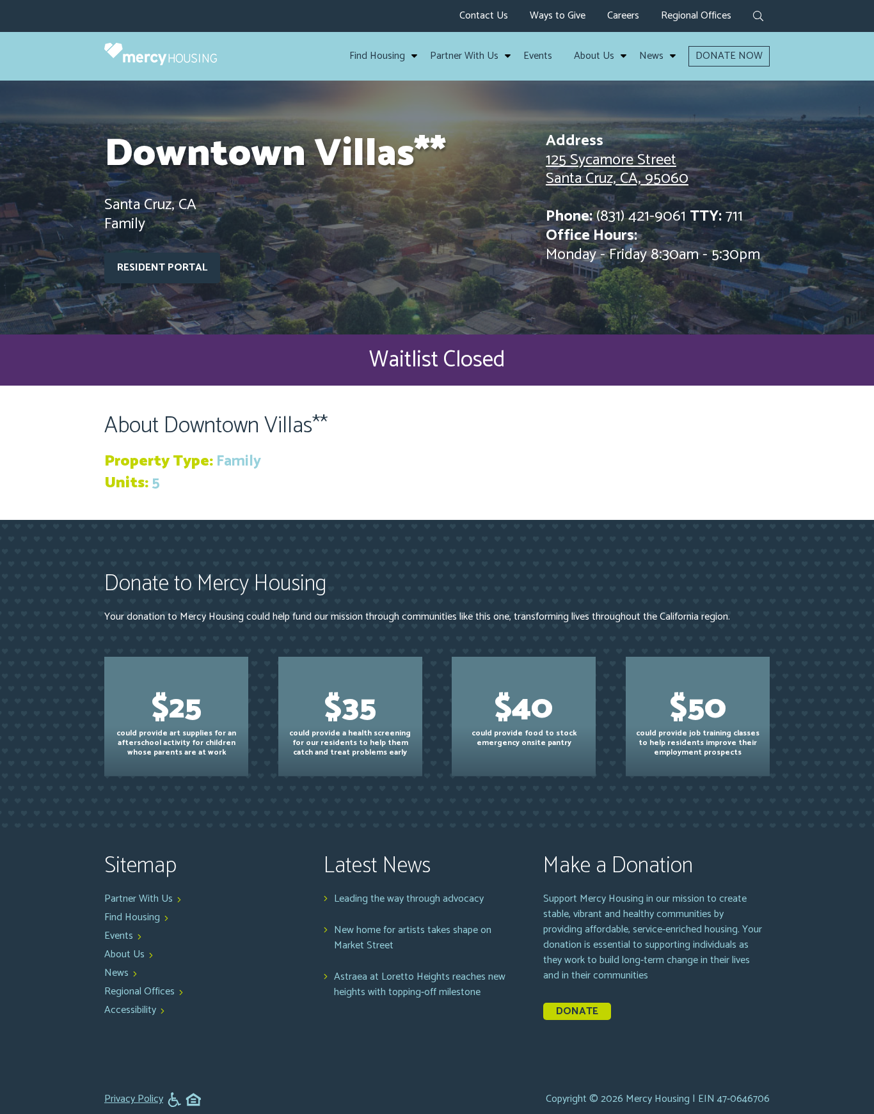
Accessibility (130, 1010)
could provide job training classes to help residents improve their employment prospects (697, 720)
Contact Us (483, 15)
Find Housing (377, 56)
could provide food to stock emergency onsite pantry (524, 715)
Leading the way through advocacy (409, 899)
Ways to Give (557, 15)
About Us (594, 56)
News (651, 56)
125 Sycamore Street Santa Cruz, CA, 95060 (617, 170)
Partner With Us (464, 56)
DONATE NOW (729, 56)
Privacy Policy (133, 1099)
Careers (623, 15)
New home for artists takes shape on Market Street (412, 938)
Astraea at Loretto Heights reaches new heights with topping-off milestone (419, 984)
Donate (577, 1011)
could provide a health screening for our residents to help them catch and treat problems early (350, 720)
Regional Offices (696, 15)
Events (537, 56)
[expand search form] (758, 17)
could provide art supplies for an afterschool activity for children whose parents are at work (176, 720)
